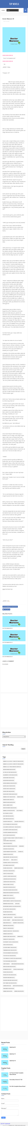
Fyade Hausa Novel (7, 843)
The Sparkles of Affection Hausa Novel (12, 958)
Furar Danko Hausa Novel (9, 840)
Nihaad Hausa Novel (8, 917)
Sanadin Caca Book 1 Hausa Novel (11, 931)
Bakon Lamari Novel (7, 805)
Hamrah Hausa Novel (8, 854)
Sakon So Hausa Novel (8, 928)
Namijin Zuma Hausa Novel (9, 914)
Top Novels (14, 4)
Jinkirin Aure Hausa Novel (9, 881)
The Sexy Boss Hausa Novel (9, 955)
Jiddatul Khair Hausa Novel (9, 876)
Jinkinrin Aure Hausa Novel (9, 879)
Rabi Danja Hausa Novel (17, 920)
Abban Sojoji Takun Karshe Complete (12, 766)
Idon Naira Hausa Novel (8, 865)
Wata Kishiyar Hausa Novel (9, 966)
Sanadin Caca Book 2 (8, 933)
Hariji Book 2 (14, 859)
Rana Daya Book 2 (7, 922)
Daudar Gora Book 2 (19, 821)
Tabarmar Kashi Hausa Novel (10, 950)
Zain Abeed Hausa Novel (8, 988)
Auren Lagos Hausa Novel (9, 785)
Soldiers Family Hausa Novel (9, 947)
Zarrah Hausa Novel (19, 991)
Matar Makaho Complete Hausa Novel (12, 900)
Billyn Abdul (20, 810)
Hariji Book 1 (6, 859)
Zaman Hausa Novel (7, 991)
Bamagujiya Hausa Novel (9, 810)
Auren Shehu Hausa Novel (9, 788)
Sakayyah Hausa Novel (8, 925)
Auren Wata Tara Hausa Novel (10, 794)
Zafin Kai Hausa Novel (18, 985)
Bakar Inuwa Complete (8, 799)
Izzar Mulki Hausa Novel (9, 870)
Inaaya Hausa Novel (18, 868)
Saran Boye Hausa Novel (9, 939)
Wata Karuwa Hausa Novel (18, 963)
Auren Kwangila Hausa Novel (10, 783)
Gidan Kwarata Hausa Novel (9, 851)
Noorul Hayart (6, 920)
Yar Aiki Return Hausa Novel (9, 974)
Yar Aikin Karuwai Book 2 (9, 977)
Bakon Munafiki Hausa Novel (9, 807)
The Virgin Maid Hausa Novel (9, 961)
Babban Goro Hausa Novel (9, 796)
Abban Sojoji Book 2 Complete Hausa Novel (13, 764)
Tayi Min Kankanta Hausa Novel (10, 952)
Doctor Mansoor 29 (7, 642)
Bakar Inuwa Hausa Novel (9, 802)
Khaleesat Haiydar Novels (9, 887)
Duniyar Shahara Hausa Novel (10, 832)
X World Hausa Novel (18, 969)
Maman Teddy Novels (8, 895)
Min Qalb (17, 903)
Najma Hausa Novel (7, 911)
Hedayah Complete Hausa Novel (10, 862)
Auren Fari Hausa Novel (8, 780)
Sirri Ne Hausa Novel (8, 944)
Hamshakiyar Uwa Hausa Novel (10, 857)
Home (3, 10)
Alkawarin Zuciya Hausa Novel (10, 775)
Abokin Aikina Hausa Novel (9, 769)
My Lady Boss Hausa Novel (9, 909)
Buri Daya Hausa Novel (8, 816)
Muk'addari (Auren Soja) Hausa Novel (12, 906)
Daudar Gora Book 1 (8, 821)
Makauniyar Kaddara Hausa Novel (11, 892)
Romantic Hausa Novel (18, 922)
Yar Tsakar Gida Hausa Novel (10, 983)
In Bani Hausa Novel (7, 868)
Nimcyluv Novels (18, 917)
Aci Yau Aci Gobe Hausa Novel (10, 772)
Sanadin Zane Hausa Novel (9, 936)
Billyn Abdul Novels (8, 813)
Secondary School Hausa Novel (10, 942)
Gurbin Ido (20, 851)
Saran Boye (20, 936)
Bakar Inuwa (20, 796)
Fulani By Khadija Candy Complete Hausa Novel (12, 838)
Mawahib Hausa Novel (8, 903)
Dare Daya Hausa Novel (8, 818)
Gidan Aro (21, 846)
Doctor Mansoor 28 (7, 656)
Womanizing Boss (7, 969)
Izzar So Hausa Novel (8, 873)
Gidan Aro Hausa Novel (8, 848)
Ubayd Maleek (6, 963)
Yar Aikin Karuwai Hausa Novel (10, 980)
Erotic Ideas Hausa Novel (9, 835)
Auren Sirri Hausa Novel (8, 791)
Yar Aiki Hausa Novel (8, 972)
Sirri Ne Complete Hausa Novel (17, 1086)
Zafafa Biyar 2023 (7, 985)
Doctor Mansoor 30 (7, 628)
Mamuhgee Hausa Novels (9, 898)
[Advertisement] (14, 711)
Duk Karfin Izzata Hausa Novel (10, 829)
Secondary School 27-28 (15, 1079)
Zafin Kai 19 (12, 1054)
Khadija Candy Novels (8, 884)
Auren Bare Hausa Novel (8, 777)
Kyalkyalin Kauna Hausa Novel (10, 890)
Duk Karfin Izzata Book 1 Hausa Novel (12, 827)
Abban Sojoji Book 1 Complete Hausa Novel (13, 761)
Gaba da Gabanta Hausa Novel (10, 846)
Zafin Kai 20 (12, 1047)
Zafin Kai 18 (12, 1060)
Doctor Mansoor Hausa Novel (10, 606)
